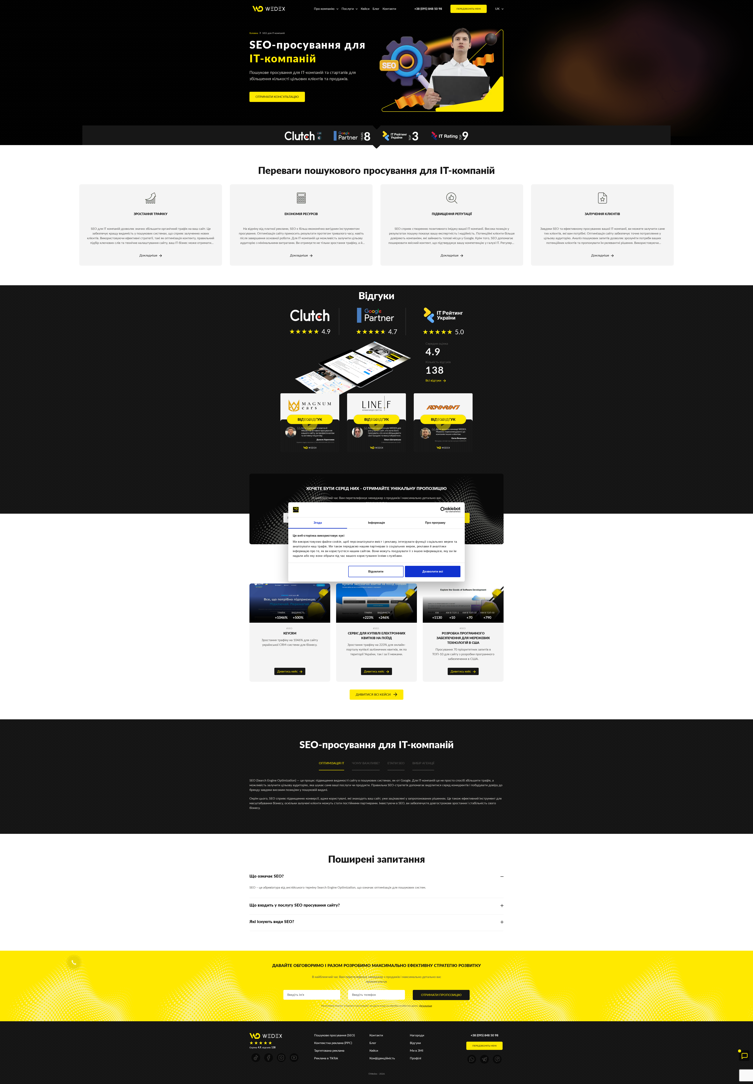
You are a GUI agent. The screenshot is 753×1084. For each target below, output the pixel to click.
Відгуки (415, 1043)
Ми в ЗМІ (416, 1050)
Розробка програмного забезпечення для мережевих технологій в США (463, 638)
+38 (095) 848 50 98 (428, 8)
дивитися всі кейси (373, 694)
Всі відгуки (434, 380)
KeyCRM (289, 633)
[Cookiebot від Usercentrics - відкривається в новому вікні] (443, 510)
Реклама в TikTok (326, 1058)
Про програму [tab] (435, 522)
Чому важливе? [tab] (366, 763)
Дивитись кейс (287, 671)
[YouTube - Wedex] (294, 1057)
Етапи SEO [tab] (396, 763)
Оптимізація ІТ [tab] (331, 763)
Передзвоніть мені (469, 8)
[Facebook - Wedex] (268, 1057)
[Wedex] (268, 8)
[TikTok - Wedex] (255, 1057)
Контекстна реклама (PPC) (333, 1043)
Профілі (415, 1058)
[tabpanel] (150, 225)
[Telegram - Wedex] (484, 1059)
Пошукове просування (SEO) (334, 1035)
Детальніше (425, 1005)
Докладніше (148, 255)
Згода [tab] (318, 522)
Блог (376, 8)
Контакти (389, 8)
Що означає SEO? (266, 876)
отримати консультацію (277, 96)
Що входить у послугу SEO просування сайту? (294, 905)
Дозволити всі (432, 571)
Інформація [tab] (376, 522)
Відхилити (375, 571)
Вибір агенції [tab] (423, 763)
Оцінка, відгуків (262, 1047)
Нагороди (417, 1035)
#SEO (289, 628)
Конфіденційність (382, 1058)
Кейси (365, 8)
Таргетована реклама (329, 1050)
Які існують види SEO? (271, 921)
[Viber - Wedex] (497, 1059)
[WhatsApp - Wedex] (471, 1059)
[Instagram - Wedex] (281, 1057)
